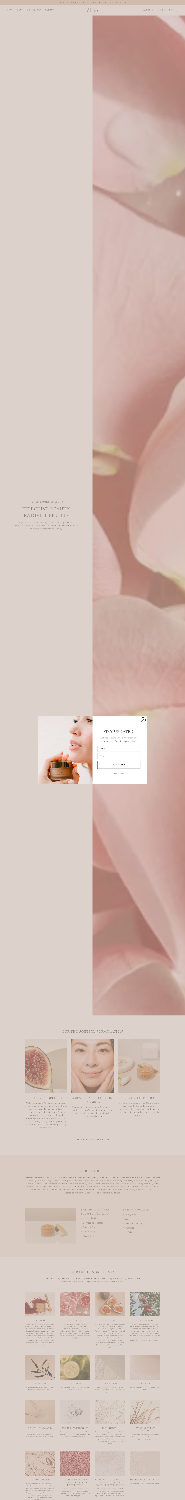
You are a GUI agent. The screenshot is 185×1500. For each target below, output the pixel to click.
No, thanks (119, 774)
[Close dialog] (143, 719)
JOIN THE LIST (119, 765)
